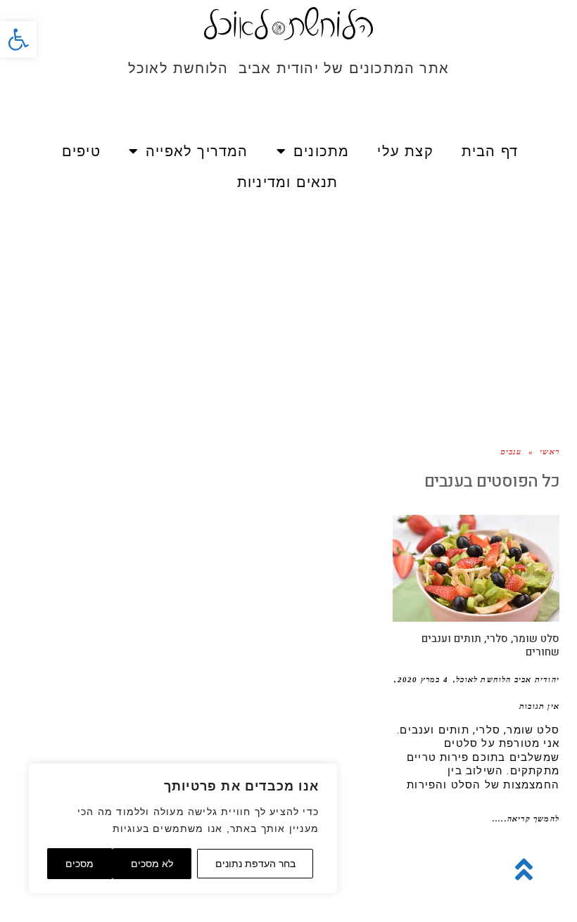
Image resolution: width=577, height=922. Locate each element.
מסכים (79, 863)
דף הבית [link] (490, 151)
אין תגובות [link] (539, 706)
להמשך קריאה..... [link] (526, 818)
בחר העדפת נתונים (255, 863)
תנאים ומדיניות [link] (287, 182)
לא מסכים (152, 863)
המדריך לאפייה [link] (197, 151)
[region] (183, 828)
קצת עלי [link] (405, 151)
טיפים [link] (81, 151)
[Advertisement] (288, 303)
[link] (18, 39)
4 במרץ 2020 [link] (423, 679)
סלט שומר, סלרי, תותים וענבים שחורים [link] (490, 645)
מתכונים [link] (321, 151)
